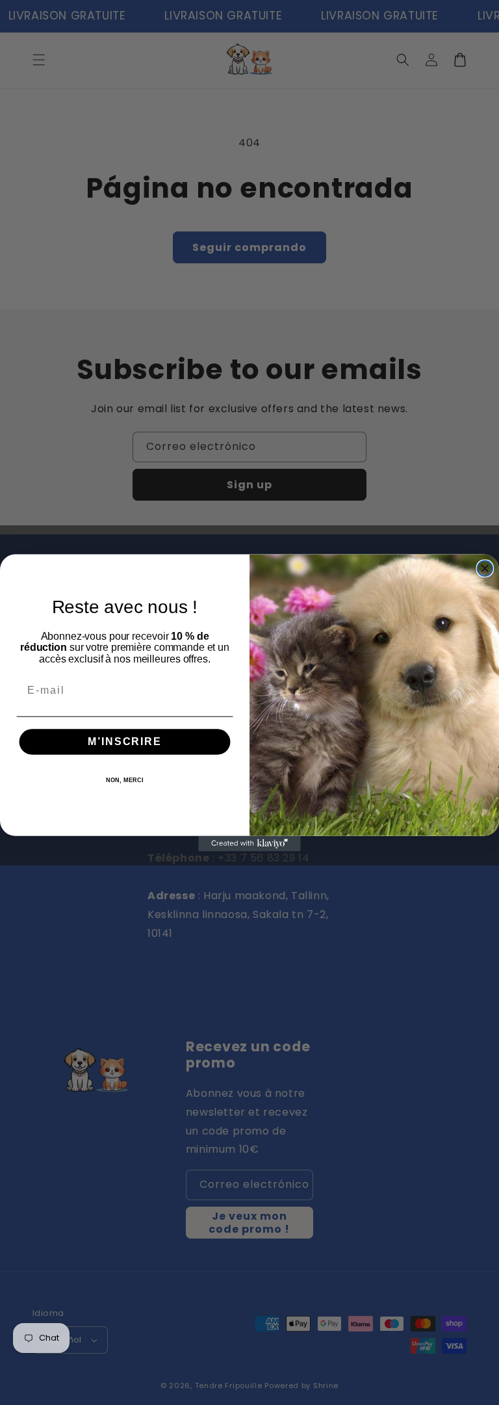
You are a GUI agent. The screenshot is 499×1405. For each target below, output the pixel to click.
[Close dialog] (485, 568)
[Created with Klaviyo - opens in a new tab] (249, 843)
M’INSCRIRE (124, 741)
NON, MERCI (124, 780)
